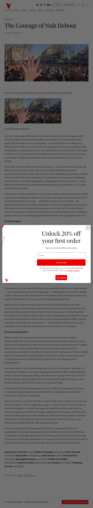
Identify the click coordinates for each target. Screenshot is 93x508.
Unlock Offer (61, 262)
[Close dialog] (88, 228)
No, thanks (61, 277)
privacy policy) (73, 270)
